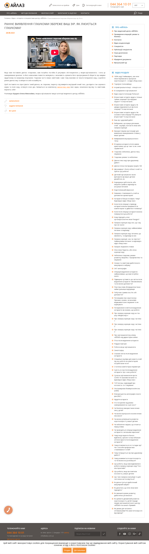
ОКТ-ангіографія (120, 268)
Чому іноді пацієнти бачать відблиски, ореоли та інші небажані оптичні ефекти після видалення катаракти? (127, 438)
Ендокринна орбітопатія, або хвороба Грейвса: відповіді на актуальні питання (125, 184)
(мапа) (66, 533)
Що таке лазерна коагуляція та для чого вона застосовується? (127, 478)
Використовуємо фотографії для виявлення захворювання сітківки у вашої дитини (127, 133)
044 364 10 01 (120, 4)
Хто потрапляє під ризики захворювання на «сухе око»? (125, 404)
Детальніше (79, 550)
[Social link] (119, 534)
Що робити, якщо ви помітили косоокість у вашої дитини (125, 472)
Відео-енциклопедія (122, 43)
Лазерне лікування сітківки (124, 247)
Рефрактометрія (120, 344)
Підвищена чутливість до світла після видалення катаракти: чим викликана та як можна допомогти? (128, 281)
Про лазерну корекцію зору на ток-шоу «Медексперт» (127, 314)
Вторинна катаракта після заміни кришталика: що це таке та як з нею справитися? (127, 146)
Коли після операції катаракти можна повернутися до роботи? (128, 213)
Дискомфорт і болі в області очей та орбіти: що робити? (128, 170)
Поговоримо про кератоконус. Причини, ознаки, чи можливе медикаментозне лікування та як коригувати (126, 301)
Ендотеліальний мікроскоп (124, 190)
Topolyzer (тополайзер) (123, 84)
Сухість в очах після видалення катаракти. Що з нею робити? (125, 371)
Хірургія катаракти (121, 399)
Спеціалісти (118, 46)
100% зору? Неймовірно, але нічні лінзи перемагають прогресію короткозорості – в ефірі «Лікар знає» (128, 78)
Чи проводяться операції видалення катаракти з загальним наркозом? (127, 431)
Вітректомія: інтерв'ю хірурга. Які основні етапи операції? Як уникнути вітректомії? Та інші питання (127, 114)
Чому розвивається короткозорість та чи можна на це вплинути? (127, 459)
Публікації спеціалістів (123, 50)
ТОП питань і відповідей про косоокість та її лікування (124, 384)
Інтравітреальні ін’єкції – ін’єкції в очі (127, 87)
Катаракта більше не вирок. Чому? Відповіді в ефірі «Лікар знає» (127, 200)
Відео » (14, 18)
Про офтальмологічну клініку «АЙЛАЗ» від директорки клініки (126, 336)
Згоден (67, 550)
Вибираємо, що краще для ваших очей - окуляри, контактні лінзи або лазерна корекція (127, 125)
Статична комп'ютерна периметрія (127, 367)
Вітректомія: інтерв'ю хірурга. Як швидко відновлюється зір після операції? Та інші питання (126, 107)
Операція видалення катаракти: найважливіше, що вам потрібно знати (126, 274)
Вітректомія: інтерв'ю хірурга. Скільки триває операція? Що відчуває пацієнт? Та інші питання (128, 99)
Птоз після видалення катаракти (126, 340)
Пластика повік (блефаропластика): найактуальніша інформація (127, 288)
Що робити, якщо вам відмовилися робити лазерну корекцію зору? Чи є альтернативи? (127, 466)
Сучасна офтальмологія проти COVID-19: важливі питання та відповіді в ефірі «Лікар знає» (125, 377)
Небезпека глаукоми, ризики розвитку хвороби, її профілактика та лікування (128, 257)
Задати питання (16, 106)
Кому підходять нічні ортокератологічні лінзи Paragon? (126, 218)
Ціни (77, 5)
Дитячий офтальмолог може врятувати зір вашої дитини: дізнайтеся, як (125, 177)
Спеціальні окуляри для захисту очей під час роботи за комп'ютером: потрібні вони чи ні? (128, 361)
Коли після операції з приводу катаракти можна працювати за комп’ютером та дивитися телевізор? (128, 206)
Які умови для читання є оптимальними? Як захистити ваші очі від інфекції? (128, 511)
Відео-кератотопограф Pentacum (126, 94)
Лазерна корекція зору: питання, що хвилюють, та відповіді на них (127, 235)
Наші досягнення (121, 53)
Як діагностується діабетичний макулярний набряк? (125, 483)
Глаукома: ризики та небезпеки (125, 157)
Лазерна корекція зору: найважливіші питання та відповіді (128, 229)
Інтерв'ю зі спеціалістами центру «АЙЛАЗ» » (32, 18)
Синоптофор (119, 350)
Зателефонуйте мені (93, 5)
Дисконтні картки (13, 539)
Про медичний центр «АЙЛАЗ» (126, 31)
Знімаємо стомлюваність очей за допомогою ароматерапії (126, 194)
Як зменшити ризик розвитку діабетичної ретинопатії (124, 494)
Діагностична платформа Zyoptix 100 (128, 166)
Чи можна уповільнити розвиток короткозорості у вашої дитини (126, 420)
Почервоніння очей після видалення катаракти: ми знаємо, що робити (127, 309)
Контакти (85, 13)
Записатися (60, 5)
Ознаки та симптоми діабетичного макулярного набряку (127, 264)
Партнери (118, 56)
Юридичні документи (122, 59)
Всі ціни (12, 111)
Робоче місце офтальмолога (125, 347)
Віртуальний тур (120, 63)
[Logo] (14, 5)
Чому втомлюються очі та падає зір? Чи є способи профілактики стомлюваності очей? (127, 447)
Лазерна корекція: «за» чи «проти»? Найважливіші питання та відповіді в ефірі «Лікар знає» (127, 241)
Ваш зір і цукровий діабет (123, 120)
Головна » (7, 18)
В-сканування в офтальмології (125, 91)
